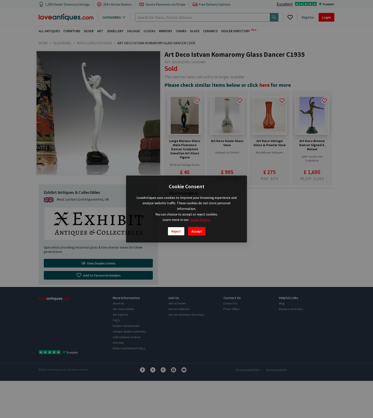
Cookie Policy (199, 219)
